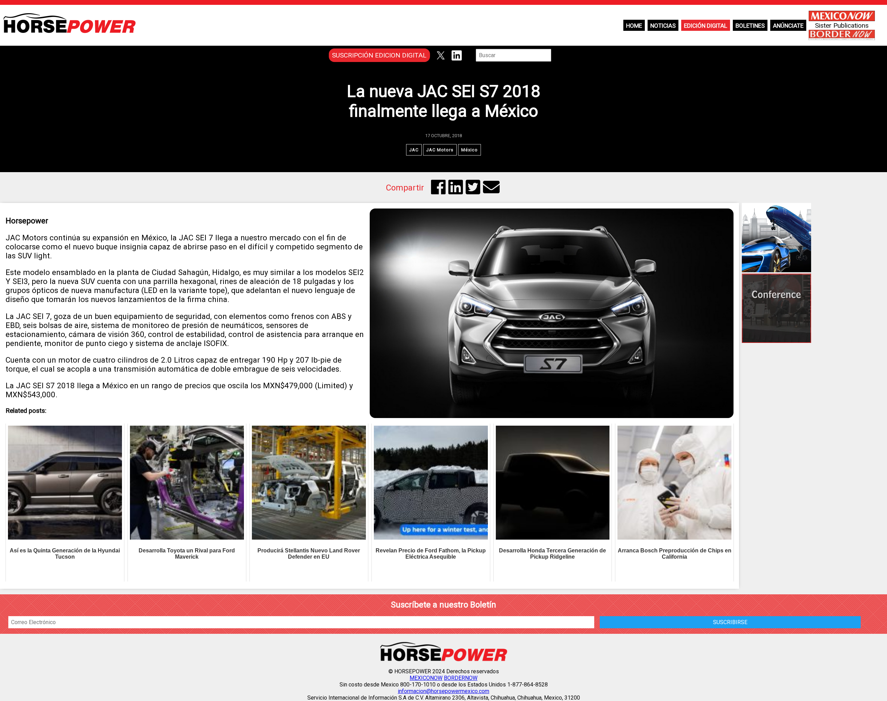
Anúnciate (788, 25)
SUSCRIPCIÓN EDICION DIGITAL (379, 55)
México (469, 149)
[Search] (556, 55)
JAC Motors (440, 149)
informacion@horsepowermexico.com (443, 691)
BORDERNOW (460, 678)
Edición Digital (705, 25)
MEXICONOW (426, 678)
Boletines (750, 25)
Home (634, 25)
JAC (414, 149)
